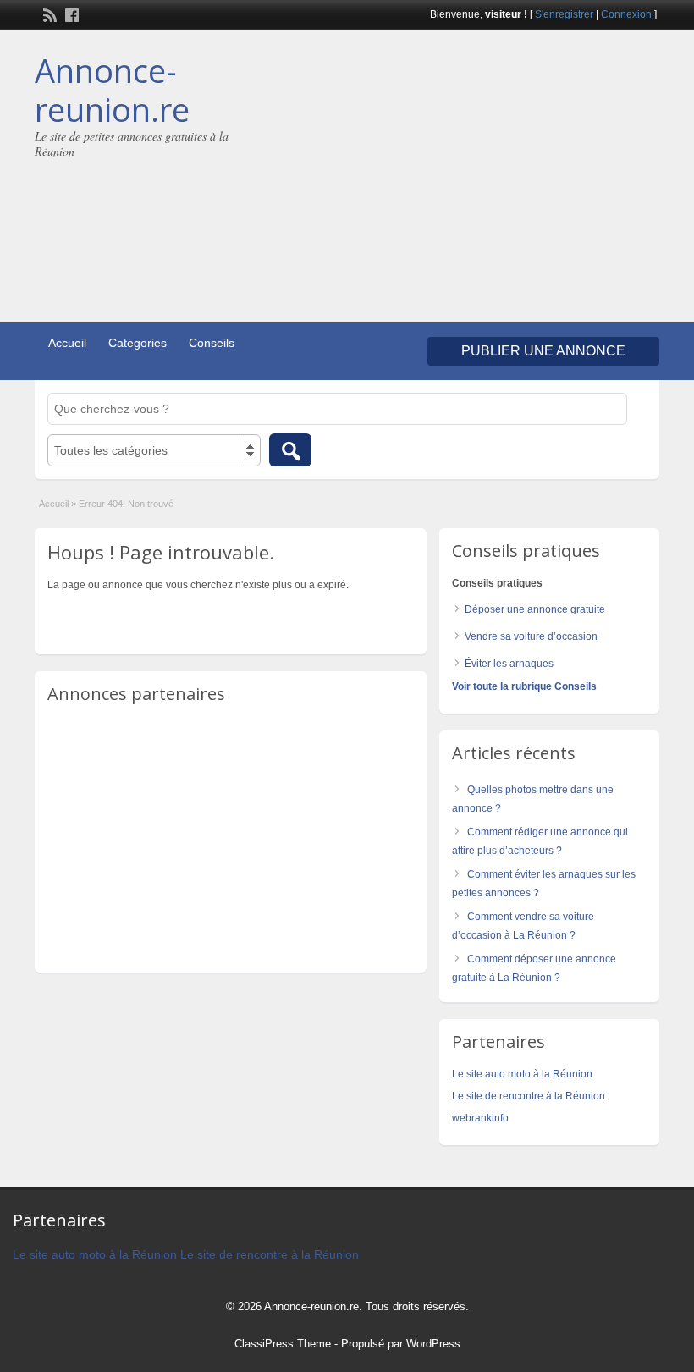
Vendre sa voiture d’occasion (531, 636)
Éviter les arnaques (509, 663)
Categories (137, 343)
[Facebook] (70, 13)
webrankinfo (480, 1118)
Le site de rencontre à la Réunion (528, 1096)
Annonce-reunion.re (112, 89)
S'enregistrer (564, 14)
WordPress (433, 1343)
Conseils (211, 343)
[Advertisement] (521, 178)
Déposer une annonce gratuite (535, 609)
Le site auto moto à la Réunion (522, 1074)
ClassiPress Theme (282, 1343)
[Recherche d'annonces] (290, 449)
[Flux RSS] (48, 13)
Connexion (626, 14)
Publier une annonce (543, 351)
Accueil (67, 343)
